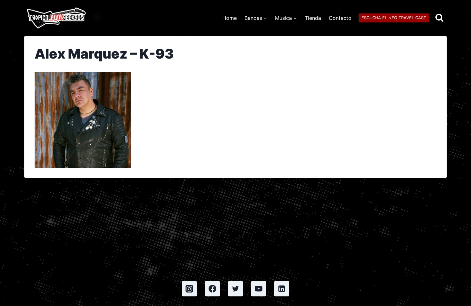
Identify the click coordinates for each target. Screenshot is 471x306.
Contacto (340, 18)
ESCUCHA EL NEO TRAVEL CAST (393, 17)
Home (229, 18)
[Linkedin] (281, 288)
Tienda (313, 18)
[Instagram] (189, 288)
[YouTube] (258, 288)
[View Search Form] (439, 18)
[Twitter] (235, 288)
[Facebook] (212, 288)
